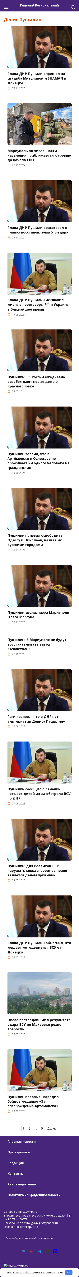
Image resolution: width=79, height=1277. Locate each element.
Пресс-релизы (19, 1152)
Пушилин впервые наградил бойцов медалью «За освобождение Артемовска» (33, 1101)
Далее (52, 1128)
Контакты (16, 1174)
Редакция (16, 1163)
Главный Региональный (39, 5)
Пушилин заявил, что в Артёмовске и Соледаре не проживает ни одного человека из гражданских (38, 461)
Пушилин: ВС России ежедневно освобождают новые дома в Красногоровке (36, 381)
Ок (68, 1272)
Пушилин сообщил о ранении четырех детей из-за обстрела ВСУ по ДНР (39, 793)
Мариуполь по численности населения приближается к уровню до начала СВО (39, 155)
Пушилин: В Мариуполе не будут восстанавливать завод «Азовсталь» (37, 644)
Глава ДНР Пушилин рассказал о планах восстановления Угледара (37, 229)
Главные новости (22, 1141)
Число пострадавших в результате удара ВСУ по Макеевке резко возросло (39, 1024)
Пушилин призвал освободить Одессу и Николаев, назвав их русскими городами (35, 540)
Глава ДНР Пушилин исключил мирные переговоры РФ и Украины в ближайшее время (38, 304)
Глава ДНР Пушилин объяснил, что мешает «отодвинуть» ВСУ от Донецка (39, 947)
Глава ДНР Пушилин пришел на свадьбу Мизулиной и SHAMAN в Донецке (36, 78)
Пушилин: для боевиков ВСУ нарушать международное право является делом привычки (37, 870)
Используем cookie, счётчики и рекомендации (35, 1272)
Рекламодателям (22, 1184)
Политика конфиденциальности (34, 1195)
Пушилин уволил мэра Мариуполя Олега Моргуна (38, 614)
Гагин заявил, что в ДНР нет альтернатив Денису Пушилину (36, 718)
